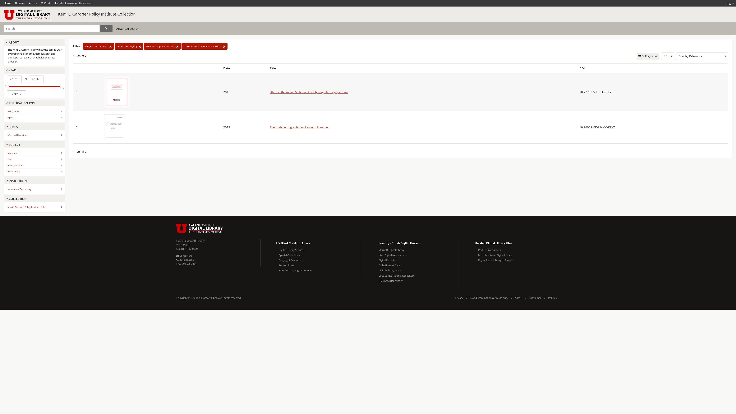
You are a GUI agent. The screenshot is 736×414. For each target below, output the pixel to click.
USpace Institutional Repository (397, 275)
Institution (18, 181)
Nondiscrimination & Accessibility (489, 298)
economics (12, 153)
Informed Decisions (17, 135)
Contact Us (185, 255)
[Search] (106, 28)
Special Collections (289, 255)
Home (7, 3)
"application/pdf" (161, 46)
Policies (552, 298)
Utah (9, 159)
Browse (20, 3)
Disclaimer (535, 298)
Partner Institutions (489, 250)
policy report (13, 111)
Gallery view (649, 56)
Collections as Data (389, 265)
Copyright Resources (290, 260)
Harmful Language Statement (73, 3)
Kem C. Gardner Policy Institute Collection (97, 14)
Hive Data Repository (391, 281)
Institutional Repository (19, 189)
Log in (730, 3)
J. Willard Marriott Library (190, 241)
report (10, 117)
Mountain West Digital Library (495, 255)
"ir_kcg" (128, 46)
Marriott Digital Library (391, 250)
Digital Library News (390, 270)
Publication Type (22, 103)
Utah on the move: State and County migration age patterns (309, 92)
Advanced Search (127, 28)
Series (13, 127)
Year (12, 70)
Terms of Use (286, 265)
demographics (14, 165)
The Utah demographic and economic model (299, 127)
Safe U (518, 298)
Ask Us (32, 3)
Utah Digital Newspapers (393, 255)
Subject (14, 145)
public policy (13, 171)
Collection (18, 199)
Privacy (459, 298)
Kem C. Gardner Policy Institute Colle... (27, 207)
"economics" (97, 46)
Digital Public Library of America (496, 260)
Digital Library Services (291, 250)
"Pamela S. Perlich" (203, 46)
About (14, 42)
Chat (46, 3)
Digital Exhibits (387, 260)
